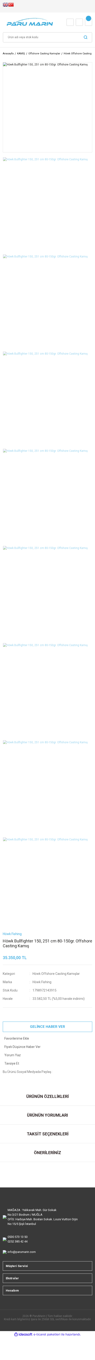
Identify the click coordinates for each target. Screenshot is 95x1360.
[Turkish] (11, 6)
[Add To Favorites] (47, 1038)
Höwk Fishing (42, 982)
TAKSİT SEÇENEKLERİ (47, 1133)
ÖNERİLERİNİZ (47, 1152)
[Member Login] (79, 22)
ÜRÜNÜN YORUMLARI (47, 1115)
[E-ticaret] (46, 1334)
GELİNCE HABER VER (47, 1027)
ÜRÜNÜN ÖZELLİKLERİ (47, 1096)
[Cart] (88, 22)
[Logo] (30, 22)
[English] (5, 6)
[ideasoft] (23, 1334)
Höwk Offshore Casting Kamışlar (56, 974)
